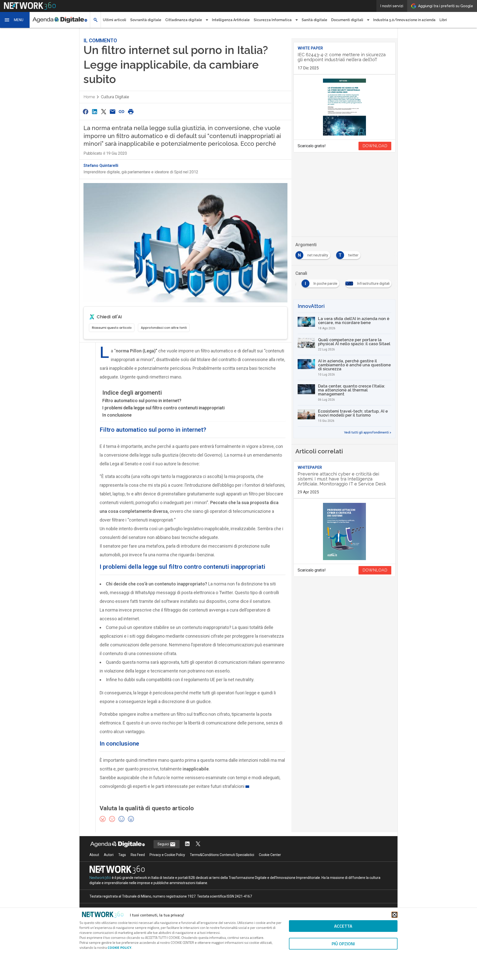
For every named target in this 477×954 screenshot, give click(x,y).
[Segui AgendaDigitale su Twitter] (198, 844)
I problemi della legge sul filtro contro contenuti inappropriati (163, 407)
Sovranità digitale (145, 20)
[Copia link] (122, 111)
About (94, 855)
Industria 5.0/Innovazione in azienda (404, 20)
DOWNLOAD (374, 145)
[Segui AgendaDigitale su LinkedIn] (187, 844)
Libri (443, 20)
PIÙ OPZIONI (343, 943)
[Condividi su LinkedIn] (94, 111)
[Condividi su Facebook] (85, 111)
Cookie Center (270, 855)
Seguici (164, 844)
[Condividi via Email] (113, 111)
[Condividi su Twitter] (104, 111)
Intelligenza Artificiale (231, 20)
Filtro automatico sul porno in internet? (141, 400)
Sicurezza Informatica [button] (273, 20)
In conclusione (117, 415)
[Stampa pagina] (131, 111)
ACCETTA (343, 926)
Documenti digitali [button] (347, 20)
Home (89, 97)
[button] (15, 20)
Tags (122, 855)
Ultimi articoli (114, 20)
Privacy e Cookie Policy (167, 855)
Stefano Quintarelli (100, 165)
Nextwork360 (100, 878)
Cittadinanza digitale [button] (183, 20)
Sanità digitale (314, 20)
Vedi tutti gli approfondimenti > (367, 432)
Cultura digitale (115, 97)
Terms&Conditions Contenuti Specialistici (222, 855)
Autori (109, 855)
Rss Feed (138, 855)
